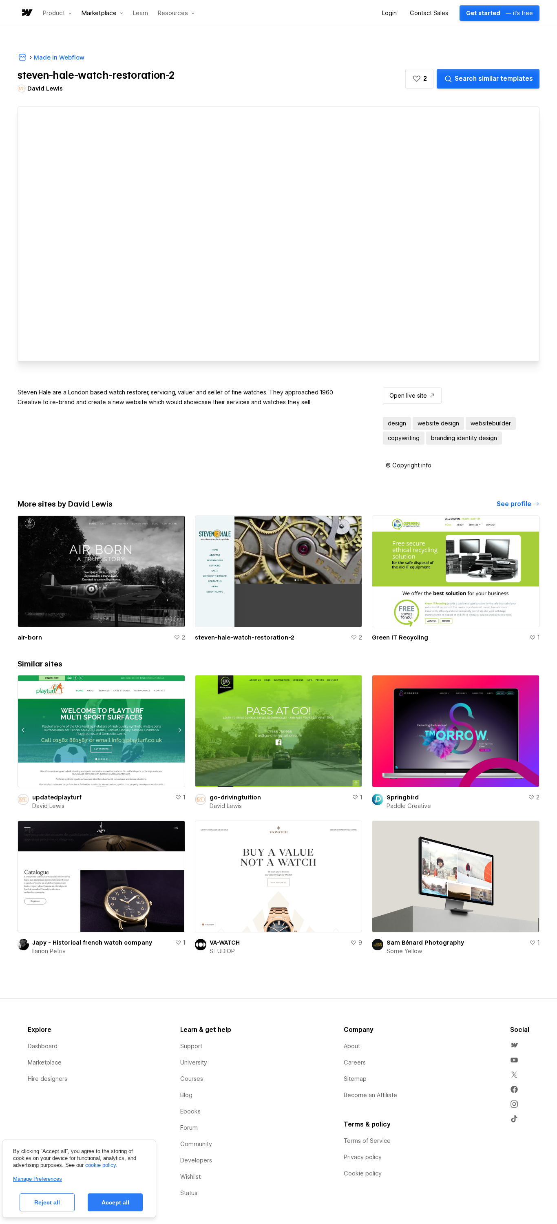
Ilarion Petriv (49, 951)
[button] (57, 13)
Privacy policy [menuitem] (363, 1157)
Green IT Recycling (400, 637)
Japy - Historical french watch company (92, 942)
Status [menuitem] (188, 1193)
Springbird (403, 797)
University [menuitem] (193, 1062)
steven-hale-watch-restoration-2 (244, 637)
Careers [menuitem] (355, 1062)
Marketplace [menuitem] (45, 1062)
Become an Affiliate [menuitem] (370, 1095)
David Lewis (48, 806)
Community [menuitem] (196, 1144)
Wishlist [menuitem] (190, 1176)
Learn (140, 13)
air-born (30, 637)
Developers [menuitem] (196, 1160)
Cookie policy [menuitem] (363, 1173)
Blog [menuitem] (186, 1095)
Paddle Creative (409, 806)
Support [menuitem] (191, 1046)
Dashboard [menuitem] (42, 1046)
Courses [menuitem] (191, 1079)
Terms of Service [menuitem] (367, 1141)
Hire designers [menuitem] (47, 1079)
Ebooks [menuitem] (190, 1111)
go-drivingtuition (235, 797)
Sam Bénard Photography (425, 942)
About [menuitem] (352, 1046)
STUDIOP (222, 951)
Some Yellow (404, 951)
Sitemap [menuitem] (355, 1079)
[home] (26, 13)
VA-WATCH (225, 942)
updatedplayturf (57, 797)
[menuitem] (514, 1045)
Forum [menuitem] (189, 1127)
